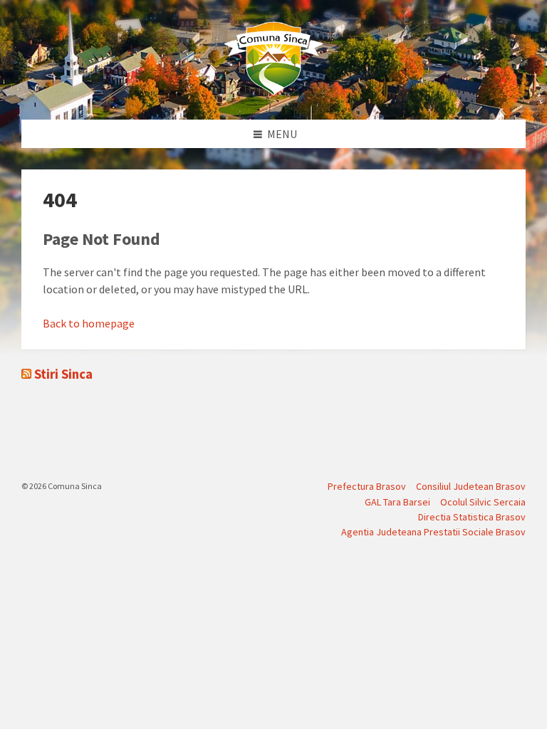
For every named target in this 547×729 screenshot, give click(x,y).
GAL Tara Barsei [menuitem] (397, 501)
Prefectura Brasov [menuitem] (367, 486)
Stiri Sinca (63, 374)
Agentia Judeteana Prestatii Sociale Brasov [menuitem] (433, 531)
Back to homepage (89, 323)
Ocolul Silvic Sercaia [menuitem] (483, 501)
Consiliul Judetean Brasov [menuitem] (471, 486)
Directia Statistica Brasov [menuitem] (472, 516)
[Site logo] (273, 92)
